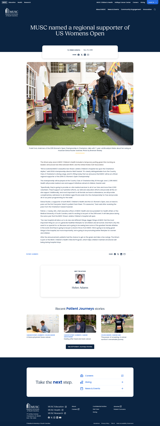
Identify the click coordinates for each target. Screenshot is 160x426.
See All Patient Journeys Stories (80, 347)
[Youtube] (60, 417)
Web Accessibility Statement (124, 423)
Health (20, 2)
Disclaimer (97, 423)
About (74, 406)
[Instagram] (54, 418)
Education (12, 2)
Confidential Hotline (99, 406)
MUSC (5, 2)
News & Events (113, 9)
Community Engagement (131, 9)
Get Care (96, 409)
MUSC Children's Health (105, 2)
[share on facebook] (79, 55)
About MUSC (101, 9)
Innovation (147, 9)
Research (27, 2)
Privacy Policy (105, 423)
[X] (51, 417)
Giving (143, 2)
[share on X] (82, 55)
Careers (135, 2)
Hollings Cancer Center (123, 2)
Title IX (113, 423)
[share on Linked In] (85, 55)
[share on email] (88, 55)
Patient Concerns (120, 409)
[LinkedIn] (57, 418)
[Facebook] (49, 418)
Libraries (118, 406)
